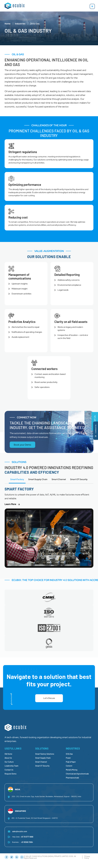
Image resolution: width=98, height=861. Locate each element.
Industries (20, 23)
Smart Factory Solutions (44, 754)
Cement (69, 766)
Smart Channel (41, 762)
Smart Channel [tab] (59, 479)
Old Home (8, 754)
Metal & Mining (71, 770)
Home (7, 23)
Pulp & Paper (71, 762)
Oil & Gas (69, 754)
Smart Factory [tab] (17, 479)
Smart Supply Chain (43, 758)
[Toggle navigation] (92, 6)
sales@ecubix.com (19, 831)
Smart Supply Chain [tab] (37, 479)
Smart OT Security (42, 766)
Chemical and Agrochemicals (77, 774)
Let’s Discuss (49, 698)
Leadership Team (11, 766)
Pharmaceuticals (72, 778)
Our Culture (9, 762)
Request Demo (10, 774)
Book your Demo (22, 444)
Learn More (10, 504)
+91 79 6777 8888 (27, 837)
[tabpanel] (49, 529)
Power (68, 758)
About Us (8, 758)
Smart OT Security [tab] (79, 479)
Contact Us (9, 770)
